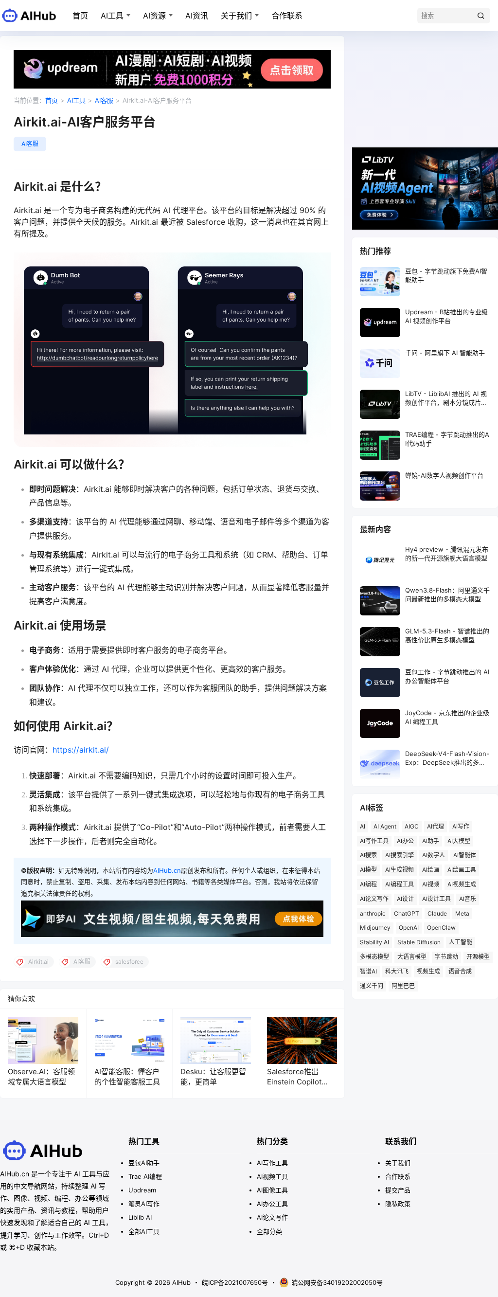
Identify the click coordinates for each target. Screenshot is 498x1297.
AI (362, 826)
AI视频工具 (272, 1176)
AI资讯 (196, 15)
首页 (80, 15)
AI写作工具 (374, 841)
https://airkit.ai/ (81, 750)
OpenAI (409, 927)
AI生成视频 (399, 869)
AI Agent (385, 826)
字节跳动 (446, 956)
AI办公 (405, 841)
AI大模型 (458, 841)
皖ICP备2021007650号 (235, 1282)
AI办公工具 (272, 1203)
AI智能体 (464, 855)
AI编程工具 (399, 884)
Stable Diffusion (419, 942)
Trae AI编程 (145, 1176)
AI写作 (460, 826)
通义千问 (371, 986)
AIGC (412, 826)
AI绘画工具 (461, 869)
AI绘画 (430, 869)
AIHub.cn (167, 870)
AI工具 (112, 15)
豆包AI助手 (144, 1163)
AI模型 (368, 869)
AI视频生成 (461, 884)
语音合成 (460, 971)
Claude (437, 913)
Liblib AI (140, 1217)
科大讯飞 (397, 971)
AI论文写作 (374, 898)
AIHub (180, 1282)
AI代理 (435, 826)
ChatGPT (406, 913)
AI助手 (430, 841)
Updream (142, 1190)
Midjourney (375, 927)
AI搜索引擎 (399, 855)
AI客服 (104, 100)
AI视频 (430, 884)
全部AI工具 (144, 1231)
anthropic (373, 913)
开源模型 (478, 956)
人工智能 (460, 942)
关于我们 (236, 15)
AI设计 (405, 898)
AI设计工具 (436, 898)
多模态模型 (374, 956)
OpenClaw (441, 927)
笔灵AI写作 (144, 1203)
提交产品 (397, 1190)
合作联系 (286, 15)
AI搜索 (368, 855)
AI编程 (368, 884)
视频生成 (428, 971)
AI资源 (154, 15)
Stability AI (374, 942)
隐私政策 (397, 1203)
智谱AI (368, 971)
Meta (462, 913)
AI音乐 (467, 898)
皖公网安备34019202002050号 (337, 1282)
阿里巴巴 (403, 986)
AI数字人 (433, 855)
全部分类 (269, 1231)
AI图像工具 (272, 1190)
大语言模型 (412, 956)
